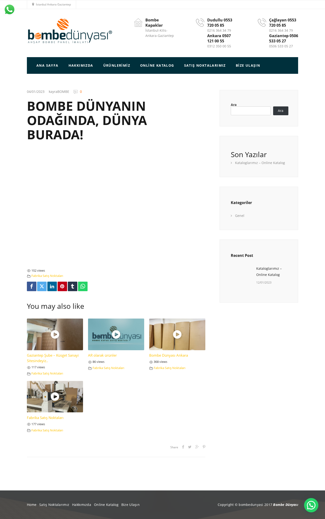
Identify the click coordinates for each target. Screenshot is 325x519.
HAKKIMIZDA (81, 65)
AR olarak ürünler (102, 355)
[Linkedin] (52, 286)
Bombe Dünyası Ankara (168, 355)
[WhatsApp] (83, 286)
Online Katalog (157, 65)
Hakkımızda (81, 504)
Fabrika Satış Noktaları (47, 276)
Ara (233, 104)
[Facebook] (31, 286)
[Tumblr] (72, 286)
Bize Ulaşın (248, 65)
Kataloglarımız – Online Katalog (260, 162)
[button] (311, 505)
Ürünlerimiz (116, 65)
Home (31, 504)
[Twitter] (42, 286)
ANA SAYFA (47, 65)
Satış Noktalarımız (205, 65)
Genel (239, 215)
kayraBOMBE (59, 91)
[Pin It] (62, 286)
